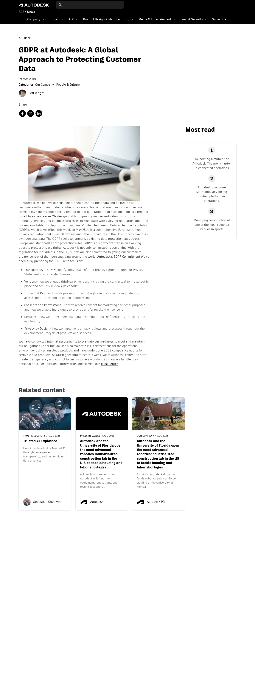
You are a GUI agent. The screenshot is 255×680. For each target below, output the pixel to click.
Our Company (30, 19)
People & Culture (68, 84)
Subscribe (219, 19)
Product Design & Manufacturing (106, 19)
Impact (54, 19)
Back (27, 38)
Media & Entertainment (155, 19)
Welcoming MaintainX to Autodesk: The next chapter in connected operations (211, 163)
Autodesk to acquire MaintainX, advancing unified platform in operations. (211, 194)
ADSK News (27, 12)
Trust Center (109, 364)
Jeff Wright (36, 93)
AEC (71, 19)
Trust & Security (191, 19)
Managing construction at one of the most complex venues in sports (212, 224)
